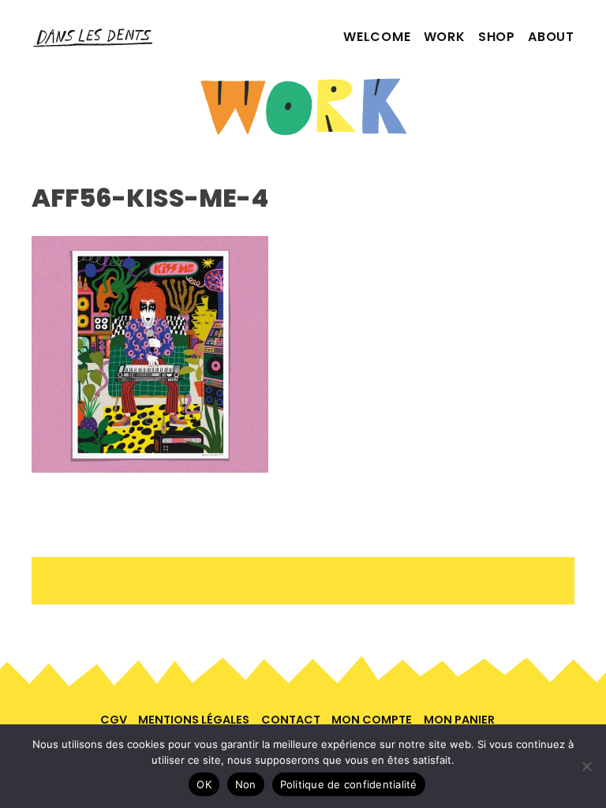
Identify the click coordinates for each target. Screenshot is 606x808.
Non (245, 784)
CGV (113, 720)
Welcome (377, 37)
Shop (496, 37)
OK (203, 784)
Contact (290, 720)
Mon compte (371, 720)
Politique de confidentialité (348, 784)
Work (445, 37)
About (551, 37)
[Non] (586, 766)
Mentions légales (193, 720)
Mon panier (459, 720)
